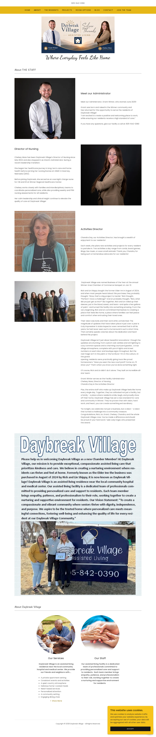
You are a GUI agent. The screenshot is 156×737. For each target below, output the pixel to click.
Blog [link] (97, 10)
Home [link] (27, 10)
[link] (78, 34)
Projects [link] (67, 10)
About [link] (37, 10)
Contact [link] (108, 10)
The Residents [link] (51, 10)
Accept (130, 729)
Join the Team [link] (124, 10)
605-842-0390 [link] (78, 3)
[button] (56, 700)
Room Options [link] (83, 10)
